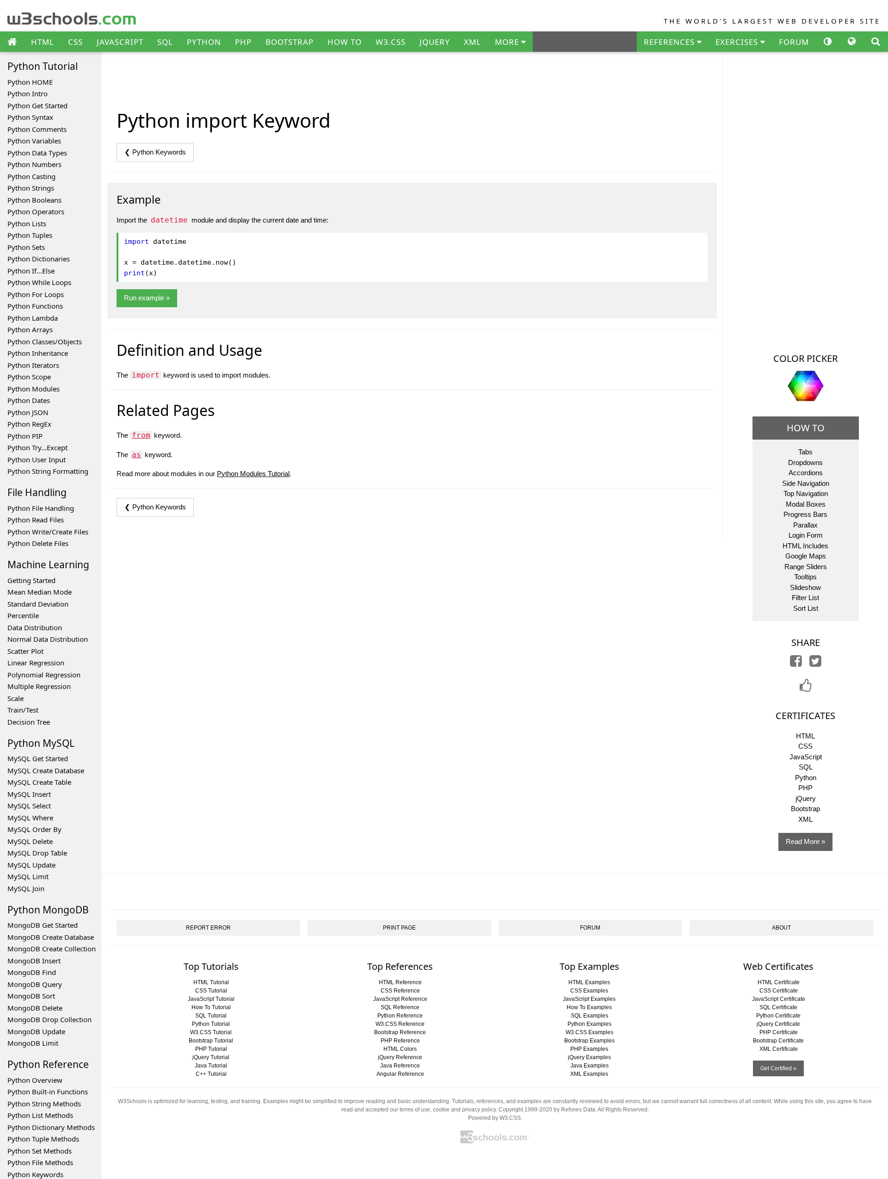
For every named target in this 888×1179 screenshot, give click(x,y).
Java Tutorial (211, 1065)
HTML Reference (400, 982)
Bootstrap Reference (400, 1032)
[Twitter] (815, 663)
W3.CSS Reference (400, 1024)
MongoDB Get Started (42, 925)
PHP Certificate (778, 1032)
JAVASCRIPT (120, 42)
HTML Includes (805, 546)
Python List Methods (40, 1115)
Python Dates (28, 400)
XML (472, 42)
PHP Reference (400, 1040)
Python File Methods (40, 1162)
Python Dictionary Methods (51, 1127)
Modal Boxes (806, 504)
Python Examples (589, 1024)
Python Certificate (778, 1015)
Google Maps (805, 556)
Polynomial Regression (43, 674)
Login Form (806, 535)
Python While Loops (39, 282)
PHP (243, 42)
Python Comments (37, 129)
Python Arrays (30, 329)
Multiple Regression (39, 686)
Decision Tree (28, 721)
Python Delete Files (37, 543)
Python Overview (34, 1080)
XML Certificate (778, 1049)
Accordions (806, 473)
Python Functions (35, 305)
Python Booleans (34, 200)
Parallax (805, 525)
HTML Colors (400, 1049)
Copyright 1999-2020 (525, 1109)
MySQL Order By (34, 829)
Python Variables (34, 140)
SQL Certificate (778, 1007)
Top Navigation (805, 493)
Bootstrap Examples (589, 1040)
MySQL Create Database (45, 770)
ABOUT (781, 928)
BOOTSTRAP (289, 42)
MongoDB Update (36, 1031)
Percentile (23, 615)
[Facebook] (796, 663)
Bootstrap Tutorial (211, 1040)
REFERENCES (670, 42)
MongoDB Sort (31, 995)
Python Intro (27, 93)
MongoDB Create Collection (51, 948)
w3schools (72, 16)
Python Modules (33, 388)
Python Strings (30, 187)
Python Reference (400, 1015)
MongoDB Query (34, 984)
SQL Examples (589, 1015)
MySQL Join (25, 888)
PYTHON (204, 42)
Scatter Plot (25, 651)
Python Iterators (33, 365)
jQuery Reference (400, 1057)
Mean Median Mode (39, 591)
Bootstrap (805, 809)
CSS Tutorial (211, 990)
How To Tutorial (211, 1007)
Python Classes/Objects (44, 341)
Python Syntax (30, 117)
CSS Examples (589, 990)
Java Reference (400, 1065)
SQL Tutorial (211, 1015)
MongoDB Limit (32, 1043)
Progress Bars (805, 514)
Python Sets (26, 247)
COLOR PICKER (805, 358)
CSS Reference (400, 990)
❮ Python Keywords (155, 152)
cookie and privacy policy (464, 1109)
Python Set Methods (39, 1150)
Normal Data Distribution (47, 639)
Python (805, 778)
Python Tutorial (211, 1024)
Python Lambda (32, 318)
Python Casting (31, 176)
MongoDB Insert (34, 960)
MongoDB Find (31, 972)
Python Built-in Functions (47, 1091)
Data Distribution (34, 627)
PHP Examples (589, 1049)
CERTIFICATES (805, 715)
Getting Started (31, 580)
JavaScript (805, 757)
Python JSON (27, 412)
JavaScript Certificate (778, 999)
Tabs (805, 452)
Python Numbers (34, 164)
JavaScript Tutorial (211, 999)
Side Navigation (805, 483)
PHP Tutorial (211, 1049)
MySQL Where (30, 817)
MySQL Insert (29, 794)
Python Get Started (37, 105)
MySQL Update (31, 864)
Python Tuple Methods (43, 1138)
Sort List (805, 608)
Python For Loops (35, 294)
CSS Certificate (778, 990)
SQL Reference (400, 1007)
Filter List (805, 598)
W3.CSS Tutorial (211, 1032)
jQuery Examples (589, 1057)
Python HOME (30, 82)
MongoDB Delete (34, 1007)
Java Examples (589, 1065)
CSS (75, 42)
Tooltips (805, 577)
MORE (508, 42)
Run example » (147, 298)
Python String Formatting (47, 471)
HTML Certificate (779, 982)
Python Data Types (37, 152)
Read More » (805, 841)
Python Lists (26, 223)
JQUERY (434, 42)
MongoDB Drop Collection (49, 1019)
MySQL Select (29, 805)
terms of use (415, 1109)
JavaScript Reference (400, 999)
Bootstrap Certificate (778, 1040)
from (141, 435)
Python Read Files (35, 519)
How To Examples (589, 1007)
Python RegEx (29, 423)
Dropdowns (805, 462)
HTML (42, 42)
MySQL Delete (30, 841)
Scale (15, 698)
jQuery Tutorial (210, 1057)
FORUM (794, 42)
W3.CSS (391, 42)
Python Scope (29, 376)
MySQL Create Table (39, 782)
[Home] (12, 42)
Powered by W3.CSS (494, 1118)
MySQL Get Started (37, 758)
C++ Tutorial (211, 1074)
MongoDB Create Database (50, 937)
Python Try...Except (37, 447)
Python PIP (25, 436)
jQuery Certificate (778, 1024)
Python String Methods (44, 1103)
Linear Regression (35, 662)
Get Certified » (778, 1068)
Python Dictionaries (38, 258)
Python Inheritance (37, 353)
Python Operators (35, 211)
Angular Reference (400, 1074)
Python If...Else (31, 270)
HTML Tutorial (211, 982)
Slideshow (805, 587)
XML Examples (589, 1074)
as (136, 454)
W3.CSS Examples (589, 1032)
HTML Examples (589, 982)
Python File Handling (40, 508)
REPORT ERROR (208, 928)
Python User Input (36, 459)
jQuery (806, 798)
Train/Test (22, 709)
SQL (165, 42)
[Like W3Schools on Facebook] (806, 688)
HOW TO (344, 42)
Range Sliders (805, 567)
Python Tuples (29, 235)
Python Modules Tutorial (253, 474)
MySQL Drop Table (37, 852)
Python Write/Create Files (47, 531)
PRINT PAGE (399, 928)
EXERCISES (737, 42)
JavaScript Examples (589, 999)
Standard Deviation (37, 603)
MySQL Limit (28, 876)
